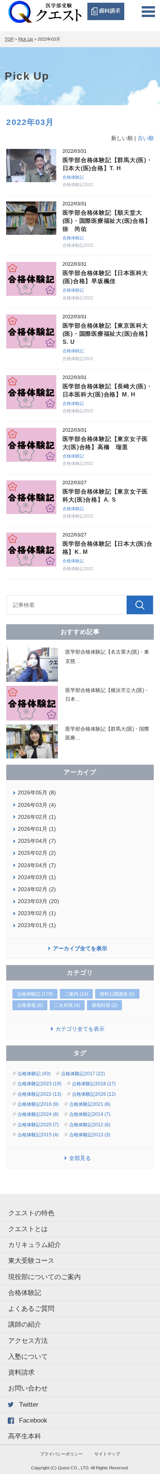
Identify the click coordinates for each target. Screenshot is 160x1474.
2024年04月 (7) (37, 865)
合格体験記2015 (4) (38, 1135)
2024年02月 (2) (37, 889)
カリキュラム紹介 (34, 1245)
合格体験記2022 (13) (39, 1094)
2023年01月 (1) (37, 925)
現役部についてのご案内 (44, 1277)
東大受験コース (31, 1260)
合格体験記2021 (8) (89, 1104)
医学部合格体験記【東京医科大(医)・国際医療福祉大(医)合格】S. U (107, 333)
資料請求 (21, 1372)
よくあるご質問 (31, 1308)
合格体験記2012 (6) (89, 1124)
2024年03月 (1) (37, 877)
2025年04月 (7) (37, 841)
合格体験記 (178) (35, 994)
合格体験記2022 (78, 184)
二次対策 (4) (67, 1005)
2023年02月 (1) (37, 913)
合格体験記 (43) (33, 1073)
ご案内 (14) (76, 994)
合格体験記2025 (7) (38, 1124)
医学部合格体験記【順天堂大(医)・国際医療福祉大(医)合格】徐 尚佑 (107, 220)
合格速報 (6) (30, 1005)
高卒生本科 (24, 1436)
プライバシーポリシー (61, 1454)
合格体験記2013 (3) (89, 1135)
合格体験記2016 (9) (38, 1104)
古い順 (145, 138)
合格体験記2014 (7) (89, 1114)
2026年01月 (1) (37, 829)
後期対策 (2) (104, 1005)
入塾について (28, 1356)
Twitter (28, 1404)
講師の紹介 (24, 1324)
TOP (9, 39)
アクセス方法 (28, 1340)
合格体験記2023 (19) (39, 1083)
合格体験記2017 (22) (83, 1073)
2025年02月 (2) (37, 853)
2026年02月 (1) (37, 817)
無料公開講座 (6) (117, 994)
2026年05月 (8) (37, 792)
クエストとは (28, 1229)
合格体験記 (73, 177)
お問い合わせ (28, 1388)
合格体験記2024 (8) (38, 1114)
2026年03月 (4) (37, 805)
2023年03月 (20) (38, 901)
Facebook (33, 1420)
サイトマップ (107, 1454)
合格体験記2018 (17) (94, 1083)
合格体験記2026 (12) (94, 1094)
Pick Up (25, 39)
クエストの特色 (31, 1213)
